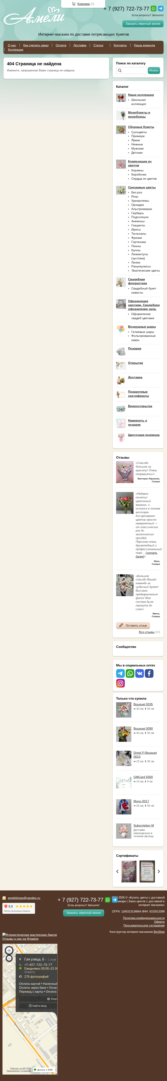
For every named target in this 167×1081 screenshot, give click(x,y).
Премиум (138, 136)
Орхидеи (137, 205)
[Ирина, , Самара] (125, 595)
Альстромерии (141, 209)
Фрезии (136, 237)
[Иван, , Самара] (125, 513)
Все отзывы (146, 632)
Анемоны (138, 221)
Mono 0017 (141, 801)
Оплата (61, 45)
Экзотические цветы (145, 270)
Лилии (135, 262)
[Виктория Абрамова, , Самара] (125, 482)
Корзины (137, 170)
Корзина (83, 4)
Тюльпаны (138, 233)
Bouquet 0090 (143, 728)
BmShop (159, 931)
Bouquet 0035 (143, 704)
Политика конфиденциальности (144, 918)
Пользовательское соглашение (144, 925)
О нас (12, 45)
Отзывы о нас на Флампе (20, 938)
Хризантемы (140, 200)
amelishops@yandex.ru (24, 898)
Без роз (136, 192)
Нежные (137, 144)
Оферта (159, 921)
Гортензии (138, 242)
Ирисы (136, 229)
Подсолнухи (140, 217)
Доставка (79, 45)
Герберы (137, 213)
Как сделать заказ (35, 45)
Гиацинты (138, 225)
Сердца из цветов (144, 178)
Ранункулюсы (141, 266)
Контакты (120, 45)
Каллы (135, 250)
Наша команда (144, 45)
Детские (137, 152)
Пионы (136, 246)
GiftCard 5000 (143, 777)
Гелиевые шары (142, 332)
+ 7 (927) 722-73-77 (126, 9)
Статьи (98, 45)
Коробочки (138, 174)
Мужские (137, 148)
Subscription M (144, 825)
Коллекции (15, 49)
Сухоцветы (139, 132)
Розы (134, 196)
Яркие (135, 140)
